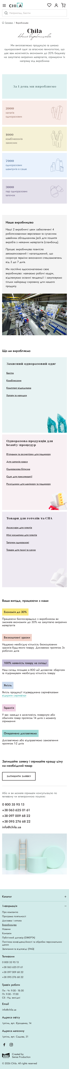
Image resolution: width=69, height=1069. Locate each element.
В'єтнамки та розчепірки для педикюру (28, 454)
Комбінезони (13, 380)
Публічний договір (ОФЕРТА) (18, 937)
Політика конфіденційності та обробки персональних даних (32, 943)
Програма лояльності (14, 916)
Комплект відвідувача (18, 388)
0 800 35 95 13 (13, 804)
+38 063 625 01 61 (16, 810)
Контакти (7, 933)
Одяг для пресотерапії (19, 476)
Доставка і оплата (12, 920)
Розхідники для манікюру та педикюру (28, 484)
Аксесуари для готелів (19, 527)
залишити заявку (19, 776)
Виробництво (9, 925)
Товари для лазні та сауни (21, 550)
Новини (6, 929)
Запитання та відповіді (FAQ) (18, 949)
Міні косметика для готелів (21, 535)
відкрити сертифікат (14, 695)
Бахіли (10, 373)
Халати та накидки (16, 395)
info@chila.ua (11, 827)
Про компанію (10, 912)
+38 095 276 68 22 (16, 821)
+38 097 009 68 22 (16, 816)
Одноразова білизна (18, 469)
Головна (9, 22)
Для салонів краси (17, 461)
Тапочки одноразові (17, 542)
